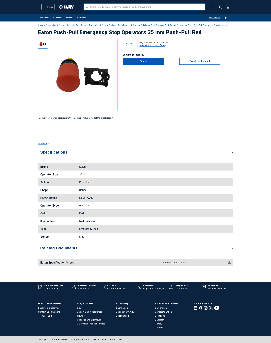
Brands (68, 18)
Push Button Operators (175, 25)
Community (122, 303)
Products (44, 18)
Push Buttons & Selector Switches (133, 25)
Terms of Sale (45, 315)
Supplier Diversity (125, 311)
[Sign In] (219, 7)
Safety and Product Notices (91, 323)
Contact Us (83, 288)
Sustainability (123, 315)
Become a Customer (48, 308)
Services (57, 18)
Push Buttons (157, 25)
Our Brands (161, 308)
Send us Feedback (217, 288)
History (158, 323)
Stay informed (85, 303)
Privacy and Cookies (80, 339)
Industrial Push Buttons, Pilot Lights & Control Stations (91, 25)
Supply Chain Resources (89, 311)
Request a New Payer (153, 288)
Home (40, 25)
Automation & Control (55, 25)
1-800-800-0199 (52, 288)
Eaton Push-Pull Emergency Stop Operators (208, 25)
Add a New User (118, 288)
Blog (79, 308)
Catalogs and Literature (89, 319)
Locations (160, 315)
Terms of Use (99, 339)
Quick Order (214, 18)
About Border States (166, 303)
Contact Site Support (49, 311)
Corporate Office (163, 311)
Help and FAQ (182, 288)
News (80, 315)
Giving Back (122, 308)
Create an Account (200, 61)
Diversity (159, 319)
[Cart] (227, 7)
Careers (159, 327)
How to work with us (49, 303)
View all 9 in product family (152, 45)
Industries (81, 18)
